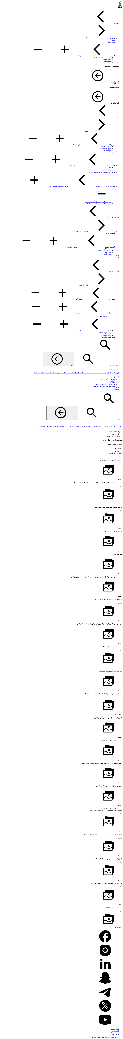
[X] (105, 1012)
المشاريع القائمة (110, 233)
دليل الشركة (107, 61)
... (118, 433)
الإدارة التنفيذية (107, 59)
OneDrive (112, 381)
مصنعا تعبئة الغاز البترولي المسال (105, 186)
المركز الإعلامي (114, 271)
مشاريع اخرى (107, 254)
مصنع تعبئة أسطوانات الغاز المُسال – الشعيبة (98, 202)
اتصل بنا (116, 388)
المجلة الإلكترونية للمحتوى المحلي (105, 384)
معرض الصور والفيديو (108, 337)
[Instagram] (105, 956)
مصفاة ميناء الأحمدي (105, 146)
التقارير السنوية (103, 332)
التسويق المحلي (110, 165)
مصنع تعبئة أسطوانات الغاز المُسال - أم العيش (97, 203)
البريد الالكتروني (110, 377)
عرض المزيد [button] (118, 927)
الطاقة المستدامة (113, 255)
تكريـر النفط (111, 145)
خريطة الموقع (114, 1032)
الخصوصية (115, 1031)
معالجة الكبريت (106, 249)
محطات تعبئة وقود (105, 167)
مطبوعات (112, 299)
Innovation (71, 373)
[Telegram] (105, 998)
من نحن (116, 23)
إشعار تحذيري (115, 1029)
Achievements (38, 373)
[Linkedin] (105, 970)
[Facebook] (105, 942)
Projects (84, 373)
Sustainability (103, 373)
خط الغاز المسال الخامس (103, 250)
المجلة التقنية (104, 316)
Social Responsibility (93, 373)
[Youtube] (105, 1026)
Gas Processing (54, 373)
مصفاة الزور (107, 150)
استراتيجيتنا (111, 42)
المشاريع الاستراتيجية (112, 217)
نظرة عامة (112, 38)
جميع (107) (119, 453)
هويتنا (113, 40)
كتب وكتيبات (107, 333)
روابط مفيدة (115, 376)
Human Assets (63, 373)
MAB (80, 373)
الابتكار (117, 257)
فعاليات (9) (112, 453)
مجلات (109, 313)
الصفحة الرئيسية (114, 431)
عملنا (117, 117)
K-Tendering (111, 382)
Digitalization (46, 373)
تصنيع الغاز (112, 151)
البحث (72, 365)
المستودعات (107, 169)
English (116, 389)
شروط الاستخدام (114, 1034)
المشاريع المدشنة (110, 247)
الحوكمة (112, 56)
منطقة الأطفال (107, 335)
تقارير (109, 330)
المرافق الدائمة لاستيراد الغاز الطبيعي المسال (101, 172)
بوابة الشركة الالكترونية (108, 379)
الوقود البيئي (107, 252)
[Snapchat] (105, 984)
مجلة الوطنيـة (104, 314)
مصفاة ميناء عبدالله (105, 148)
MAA (76, 373)
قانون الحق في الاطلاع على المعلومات (103, 386)
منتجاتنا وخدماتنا (106, 170)
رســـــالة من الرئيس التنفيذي (102, 57)
